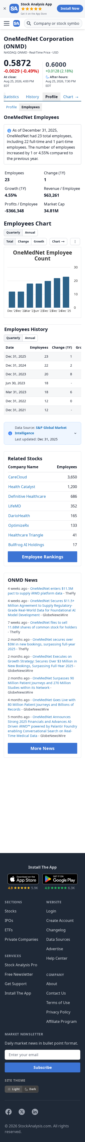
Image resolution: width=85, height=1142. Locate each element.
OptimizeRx (18, 525)
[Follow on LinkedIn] (35, 1112)
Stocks (11, 911)
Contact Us (56, 993)
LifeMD (14, 506)
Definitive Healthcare (27, 496)
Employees (30, 107)
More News (42, 748)
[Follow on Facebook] (8, 1112)
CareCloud (17, 477)
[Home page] (17, 23)
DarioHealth (19, 515)
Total (9, 241)
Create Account (60, 920)
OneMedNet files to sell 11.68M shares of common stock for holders (42, 624)
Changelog (56, 930)
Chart (68, 96)
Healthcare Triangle (25, 535)
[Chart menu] (75, 241)
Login (51, 911)
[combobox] (53, 23)
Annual (30, 232)
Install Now (70, 8)
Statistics (11, 96)
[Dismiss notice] (5, 8)
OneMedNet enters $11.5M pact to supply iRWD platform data (40, 590)
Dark (32, 1089)
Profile (51, 96)
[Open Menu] (6, 23)
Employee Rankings (42, 557)
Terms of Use (58, 1002)
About (51, 983)
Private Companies (21, 939)
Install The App (18, 993)
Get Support (16, 983)
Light (16, 1089)
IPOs (9, 920)
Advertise (54, 948)
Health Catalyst (21, 486)
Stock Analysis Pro (21, 964)
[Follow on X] (22, 1112)
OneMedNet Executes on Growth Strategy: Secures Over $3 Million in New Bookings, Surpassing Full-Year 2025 (42, 661)
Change (23, 241)
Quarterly (13, 232)
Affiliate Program (61, 1021)
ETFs (9, 930)
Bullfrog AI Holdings (26, 544)
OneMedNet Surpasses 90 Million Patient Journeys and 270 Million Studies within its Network (41, 683)
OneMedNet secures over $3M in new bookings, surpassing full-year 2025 (41, 644)
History (32, 96)
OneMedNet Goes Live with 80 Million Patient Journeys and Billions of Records (42, 704)
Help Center (57, 958)
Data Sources (58, 939)
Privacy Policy (58, 1012)
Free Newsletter (19, 974)
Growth (39, 241)
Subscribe (43, 1067)
